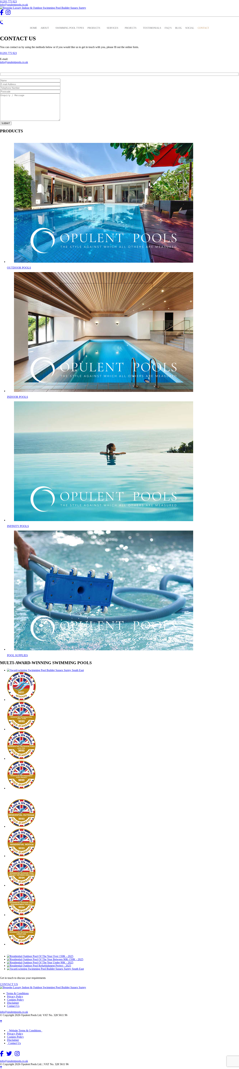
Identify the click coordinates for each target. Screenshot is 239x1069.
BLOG (178, 28)
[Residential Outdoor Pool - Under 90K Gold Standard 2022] (21, 758)
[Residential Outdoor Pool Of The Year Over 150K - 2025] (40, 956)
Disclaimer (13, 1002)
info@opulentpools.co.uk (14, 4)
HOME (33, 28)
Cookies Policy (15, 999)
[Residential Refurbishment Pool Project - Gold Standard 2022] (21, 788)
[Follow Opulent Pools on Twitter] (9, 1054)
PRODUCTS (93, 28)
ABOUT (45, 28)
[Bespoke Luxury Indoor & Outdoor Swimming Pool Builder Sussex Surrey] (43, 7)
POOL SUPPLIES (17, 655)
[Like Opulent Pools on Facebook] (2, 13)
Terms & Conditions (17, 993)
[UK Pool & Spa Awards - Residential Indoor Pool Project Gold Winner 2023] (21, 855)
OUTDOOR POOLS (19, 267)
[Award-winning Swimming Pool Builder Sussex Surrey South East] (45, 670)
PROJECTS (130, 28)
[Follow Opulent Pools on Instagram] (8, 13)
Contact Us (13, 1005)
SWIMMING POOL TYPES (69, 28)
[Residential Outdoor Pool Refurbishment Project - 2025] (39, 965)
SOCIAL (189, 28)
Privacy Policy (15, 996)
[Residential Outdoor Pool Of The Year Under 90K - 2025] (40, 962)
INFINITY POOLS (18, 526)
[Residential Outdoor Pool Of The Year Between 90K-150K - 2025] (45, 959)
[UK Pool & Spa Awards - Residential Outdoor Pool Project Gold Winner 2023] (21, 826)
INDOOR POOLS (17, 396)
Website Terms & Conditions (24, 1030)
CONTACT (203, 28)
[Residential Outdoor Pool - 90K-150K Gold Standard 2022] (21, 729)
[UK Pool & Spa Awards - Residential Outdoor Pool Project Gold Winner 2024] (21, 885)
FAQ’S (168, 28)
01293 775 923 (8, 1)
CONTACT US (9, 984)
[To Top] (1, 1021)
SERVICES (112, 28)
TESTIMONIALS (152, 28)
